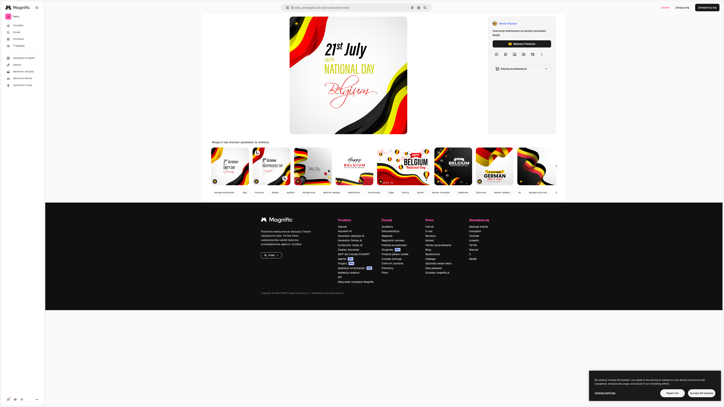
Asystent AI (345, 231)
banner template (441, 192)
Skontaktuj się (479, 220)
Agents (345, 259)
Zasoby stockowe (348, 249)
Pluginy (345, 263)
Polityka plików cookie (395, 254)
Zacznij (387, 220)
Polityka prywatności (394, 245)
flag (244, 192)
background (309, 192)
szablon (291, 192)
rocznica (259, 192)
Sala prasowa (433, 268)
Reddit (473, 259)
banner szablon (502, 192)
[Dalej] (556, 166)
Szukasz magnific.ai (437, 272)
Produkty (344, 220)
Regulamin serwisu (393, 240)
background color (538, 192)
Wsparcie (387, 236)
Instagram (475, 231)
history (405, 192)
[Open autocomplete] (286, 7)
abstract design (331, 192)
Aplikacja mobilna (348, 272)
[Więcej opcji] (541, 54)
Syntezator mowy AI (350, 245)
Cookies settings (392, 259)
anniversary (374, 192)
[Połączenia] (8, 399)
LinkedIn (474, 240)
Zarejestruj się (707, 7)
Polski (271, 255)
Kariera (429, 240)
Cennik (665, 7)
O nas (428, 231)
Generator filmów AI (350, 240)
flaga (391, 192)
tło (519, 192)
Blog (428, 249)
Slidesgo (430, 259)
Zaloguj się (682, 7)
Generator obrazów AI (351, 236)
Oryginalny (315, 23)
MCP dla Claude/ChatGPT (354, 254)
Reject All (672, 393)
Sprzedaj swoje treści (438, 263)
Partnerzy (387, 268)
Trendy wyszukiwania (438, 245)
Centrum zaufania (392, 263)
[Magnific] (277, 220)
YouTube (474, 236)
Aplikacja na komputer (354, 268)
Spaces (342, 226)
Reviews (430, 236)
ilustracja (481, 192)
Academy (387, 226)
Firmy (385, 272)
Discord (473, 249)
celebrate (463, 192)
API (340, 277)
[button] (271, 255)
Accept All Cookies (701, 393)
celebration (354, 192)
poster (420, 192)
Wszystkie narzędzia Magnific (356, 282)
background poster (224, 192)
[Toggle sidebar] (37, 8)
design (275, 192)
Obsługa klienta (478, 226)
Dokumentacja (390, 231)
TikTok (473, 245)
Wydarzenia (432, 254)
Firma (429, 220)
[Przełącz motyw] (22, 399)
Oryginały (391, 249)
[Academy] (15, 399)
